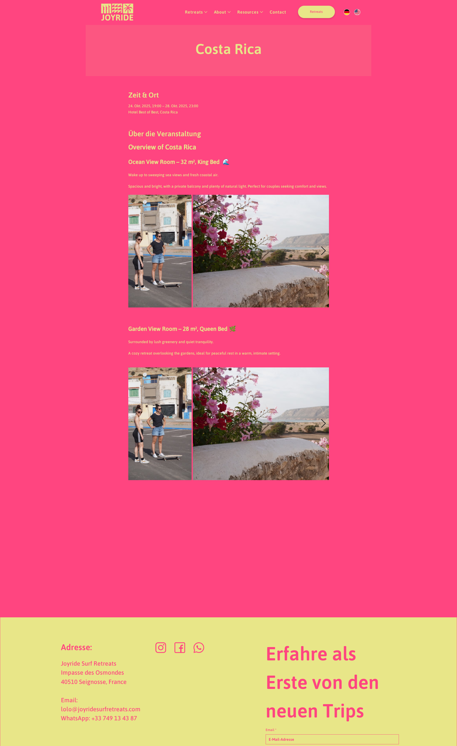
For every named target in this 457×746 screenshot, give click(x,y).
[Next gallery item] (323, 251)
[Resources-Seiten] (261, 12)
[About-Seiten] (229, 12)
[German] (347, 12)
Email (271, 730)
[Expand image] (160, 251)
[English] (357, 12)
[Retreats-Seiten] (205, 12)
